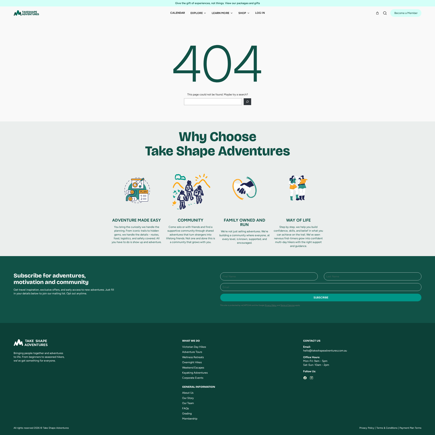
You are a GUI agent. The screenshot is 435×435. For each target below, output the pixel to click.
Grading (187, 413)
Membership (189, 418)
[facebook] (305, 378)
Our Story (188, 398)
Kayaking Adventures (195, 372)
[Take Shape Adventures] (26, 13)
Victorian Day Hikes (194, 346)
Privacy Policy (270, 305)
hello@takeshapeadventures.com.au (325, 350)
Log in (260, 12)
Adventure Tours (192, 352)
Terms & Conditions (386, 427)
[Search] (385, 13)
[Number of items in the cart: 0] (377, 13)
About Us (187, 392)
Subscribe (321, 297)
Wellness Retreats (193, 357)
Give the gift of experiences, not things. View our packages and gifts (217, 3)
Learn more (220, 13)
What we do (191, 340)
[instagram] (311, 378)
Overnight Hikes (192, 362)
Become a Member (405, 13)
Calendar (177, 12)
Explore (196, 13)
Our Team (188, 403)
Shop (242, 13)
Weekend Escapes (193, 367)
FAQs (185, 408)
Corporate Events (192, 377)
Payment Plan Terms (410, 427)
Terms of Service (288, 305)
